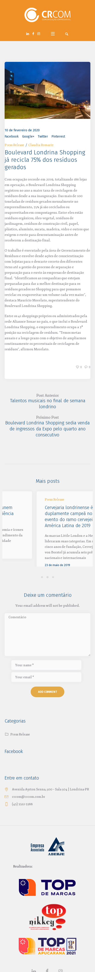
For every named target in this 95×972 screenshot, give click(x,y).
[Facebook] (33, 34)
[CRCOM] (47, 15)
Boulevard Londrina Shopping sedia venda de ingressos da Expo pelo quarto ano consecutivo (47, 429)
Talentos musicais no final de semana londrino (47, 403)
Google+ (28, 136)
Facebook (12, 136)
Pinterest (58, 136)
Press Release (14, 145)
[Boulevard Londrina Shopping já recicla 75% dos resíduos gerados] (47, 90)
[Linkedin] (27, 34)
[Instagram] (38, 34)
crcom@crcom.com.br (28, 808)
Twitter (43, 136)
